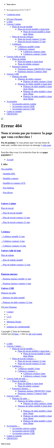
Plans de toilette (19, 59)
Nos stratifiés (6, 169)
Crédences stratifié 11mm (29, 46)
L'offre (10, 21)
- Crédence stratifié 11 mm (13, 236)
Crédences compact (26, 49)
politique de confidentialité (18, 327)
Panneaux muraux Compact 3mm (32, 71)
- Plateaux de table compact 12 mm (16, 302)
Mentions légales (14, 322)
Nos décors (8, 192)
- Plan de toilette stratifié (12, 260)
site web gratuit (35, 334)
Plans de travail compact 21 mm (32, 41)
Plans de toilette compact (28, 64)
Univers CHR (13, 74)
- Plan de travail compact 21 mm (15, 222)
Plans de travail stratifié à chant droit (33, 29)
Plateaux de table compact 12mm (37, 81)
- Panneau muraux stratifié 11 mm (16, 279)
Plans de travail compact (22, 36)
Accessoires (12, 101)
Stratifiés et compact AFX (14, 183)
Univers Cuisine (14, 24)
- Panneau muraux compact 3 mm (16, 283)
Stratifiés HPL (9, 174)
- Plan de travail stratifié (11, 213)
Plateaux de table (19, 76)
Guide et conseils (14, 111)
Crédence (5, 232)
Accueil (10, 159)
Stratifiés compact (10, 178)
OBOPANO (12, 114)
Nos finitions (8, 188)
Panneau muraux (9, 274)
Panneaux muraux (20, 66)
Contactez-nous (13, 14)
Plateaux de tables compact (29, 79)
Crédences (16, 44)
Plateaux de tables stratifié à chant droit (35, 84)
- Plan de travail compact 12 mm (15, 217)
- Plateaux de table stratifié (13, 297)
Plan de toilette (7, 255)
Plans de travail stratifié (22, 26)
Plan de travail (7, 208)
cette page (46, 145)
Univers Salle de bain (16, 56)
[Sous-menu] (22, 346)
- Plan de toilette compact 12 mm (15, 265)
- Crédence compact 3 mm (13, 241)
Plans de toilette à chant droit (30, 61)
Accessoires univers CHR (23, 109)
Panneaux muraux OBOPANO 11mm (34, 69)
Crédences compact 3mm (34, 51)
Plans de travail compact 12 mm (32, 39)
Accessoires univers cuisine (24, 104)
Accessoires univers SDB (23, 106)
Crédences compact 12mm (34, 54)
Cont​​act (10, 312)
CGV (9, 317)
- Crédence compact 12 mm (13, 246)
